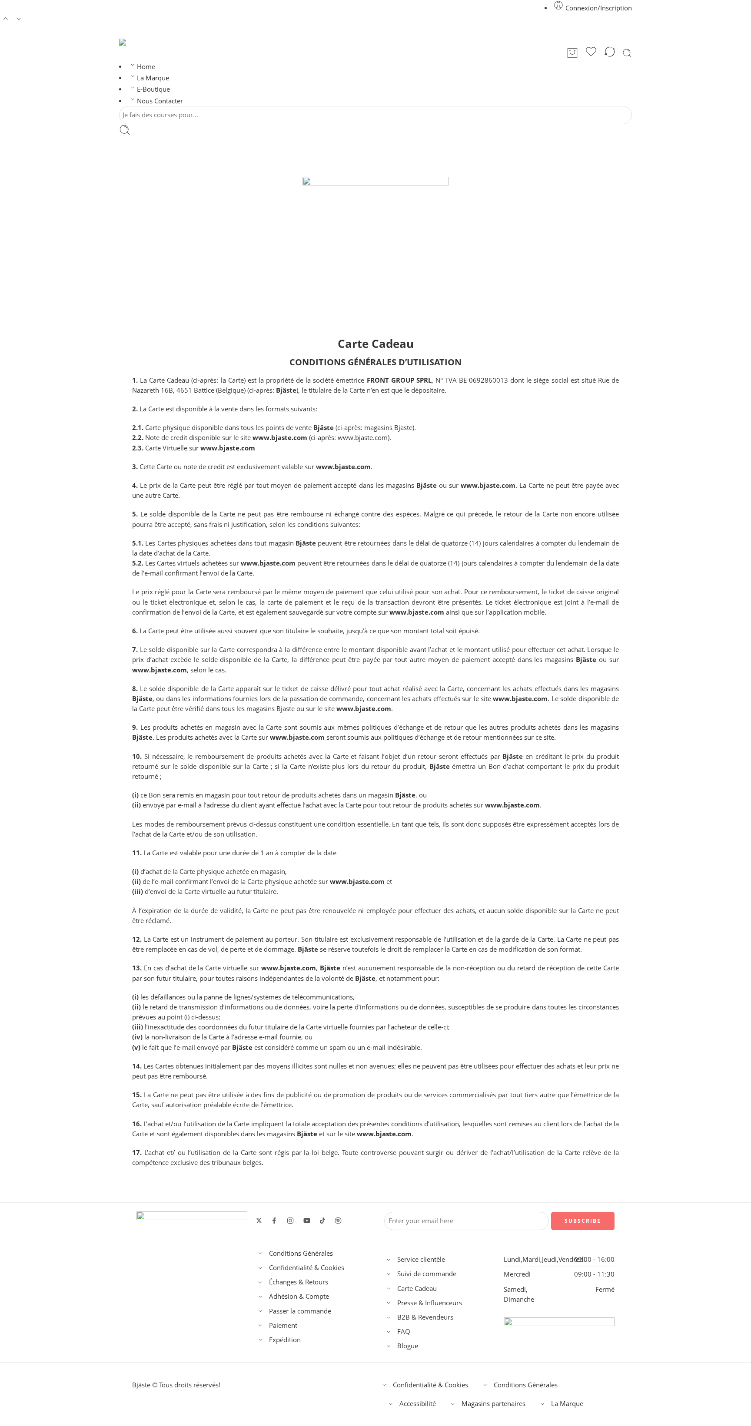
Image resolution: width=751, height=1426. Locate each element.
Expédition (285, 1340)
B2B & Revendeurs (425, 1317)
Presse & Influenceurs (429, 1303)
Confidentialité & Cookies (306, 1268)
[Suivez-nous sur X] (259, 1221)
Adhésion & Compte (299, 1296)
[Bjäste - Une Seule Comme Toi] (131, 42)
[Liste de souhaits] (591, 53)
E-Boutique (153, 89)
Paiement (283, 1325)
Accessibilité (417, 1404)
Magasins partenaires (493, 1404)
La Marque (153, 78)
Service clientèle (421, 1259)
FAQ (403, 1331)
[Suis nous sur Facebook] (274, 1220)
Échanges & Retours (298, 1282)
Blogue (407, 1346)
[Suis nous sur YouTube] (307, 1220)
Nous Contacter (160, 101)
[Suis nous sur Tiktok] (322, 1221)
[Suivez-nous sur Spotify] (338, 1220)
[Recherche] (627, 53)
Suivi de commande (426, 1274)
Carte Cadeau (417, 1288)
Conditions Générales (301, 1253)
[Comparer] (610, 53)
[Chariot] (572, 53)
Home (146, 67)
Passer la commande (300, 1311)
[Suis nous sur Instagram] (290, 1220)
